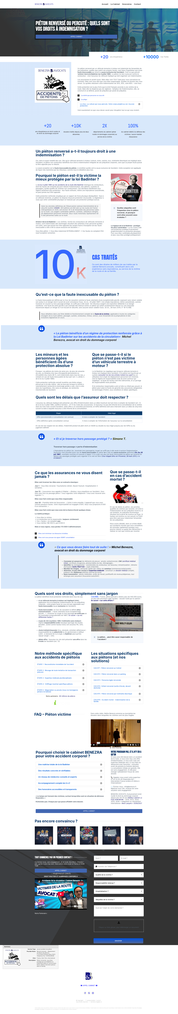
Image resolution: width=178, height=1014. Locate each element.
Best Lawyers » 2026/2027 (132, 803)
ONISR (56, 208)
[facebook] (85, 993)
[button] (110, 96)
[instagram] (92, 993)
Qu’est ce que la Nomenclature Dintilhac (81, 1007)
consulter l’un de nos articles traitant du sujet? (116, 375)
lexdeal (99, 1000)
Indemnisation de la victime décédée (123, 1007)
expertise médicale (96, 570)
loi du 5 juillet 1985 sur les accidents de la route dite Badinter (61, 185)
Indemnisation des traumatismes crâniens (44, 1007)
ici (101, 1002)
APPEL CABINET (76, 36)
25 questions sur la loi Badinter (52, 1009)
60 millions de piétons (67, 696)
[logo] (61, 699)
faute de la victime (102, 314)
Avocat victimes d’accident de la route (62, 1007)
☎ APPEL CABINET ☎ (89, 985)
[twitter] (89, 993)
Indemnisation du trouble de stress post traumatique (102, 1007)
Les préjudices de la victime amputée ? (68, 1009)
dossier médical (121, 570)
